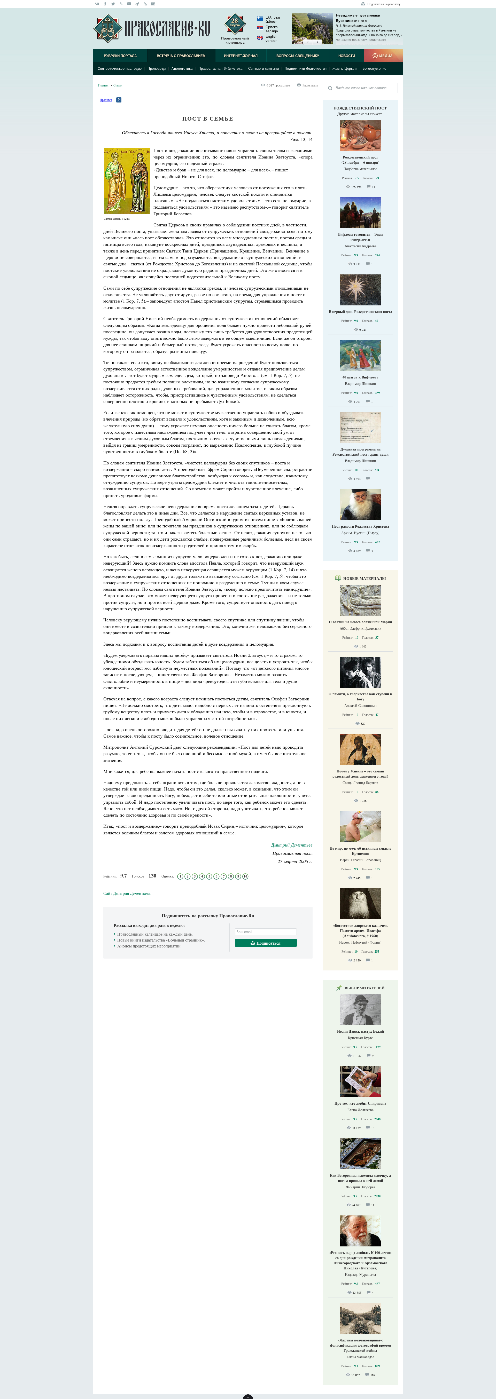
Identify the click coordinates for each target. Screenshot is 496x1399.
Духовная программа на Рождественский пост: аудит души (360, 451)
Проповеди (157, 68)
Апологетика (182, 68)
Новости (346, 56)
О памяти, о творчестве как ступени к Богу (360, 696)
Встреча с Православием (181, 56)
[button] (308, 42)
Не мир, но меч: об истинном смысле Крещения (360, 850)
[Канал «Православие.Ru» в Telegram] (137, 4)
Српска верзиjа (272, 29)
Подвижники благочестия (306, 68)
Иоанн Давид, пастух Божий (360, 1031)
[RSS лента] (145, 4)
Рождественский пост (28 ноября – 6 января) (360, 159)
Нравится (106, 100)
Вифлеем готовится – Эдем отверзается (360, 237)
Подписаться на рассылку (383, 4)
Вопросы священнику (297, 56)
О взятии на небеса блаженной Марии (360, 622)
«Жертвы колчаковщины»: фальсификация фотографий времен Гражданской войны (360, 1345)
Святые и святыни (263, 68)
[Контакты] (153, 4)
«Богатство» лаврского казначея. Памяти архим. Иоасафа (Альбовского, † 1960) (360, 930)
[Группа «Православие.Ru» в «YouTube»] (129, 4)
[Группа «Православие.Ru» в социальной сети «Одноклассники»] (105, 4)
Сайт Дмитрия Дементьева (127, 893)
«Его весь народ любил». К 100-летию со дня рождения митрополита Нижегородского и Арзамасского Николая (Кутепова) (360, 1260)
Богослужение (374, 68)
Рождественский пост (360, 108)
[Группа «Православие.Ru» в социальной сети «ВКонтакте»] (97, 4)
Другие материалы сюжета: (360, 113)
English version (271, 38)
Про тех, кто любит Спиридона (360, 1103)
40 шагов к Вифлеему (360, 377)
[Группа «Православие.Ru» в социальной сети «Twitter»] (113, 4)
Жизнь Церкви (344, 68)
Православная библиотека (220, 68)
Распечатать (310, 85)
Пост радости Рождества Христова (360, 526)
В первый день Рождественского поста (360, 311)
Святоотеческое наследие (120, 68)
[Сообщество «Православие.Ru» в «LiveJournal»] (121, 4)
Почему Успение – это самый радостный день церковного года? (360, 773)
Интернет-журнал (241, 56)
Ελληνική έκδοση (273, 19)
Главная (103, 85)
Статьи (117, 85)
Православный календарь (235, 40)
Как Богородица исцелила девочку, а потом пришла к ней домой (360, 1178)
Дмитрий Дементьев (292, 845)
